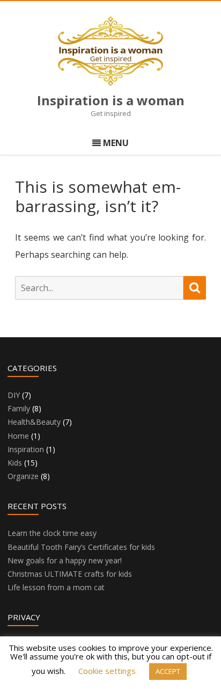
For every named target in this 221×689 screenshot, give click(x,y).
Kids (15, 463)
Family (19, 408)
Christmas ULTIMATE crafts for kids (70, 574)
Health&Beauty (34, 422)
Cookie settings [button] (107, 670)
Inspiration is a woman (111, 100)
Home (18, 436)
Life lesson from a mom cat (56, 587)
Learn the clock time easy (52, 533)
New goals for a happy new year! (65, 560)
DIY (14, 395)
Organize (23, 476)
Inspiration (26, 449)
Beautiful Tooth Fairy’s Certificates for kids (81, 547)
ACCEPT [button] (168, 671)
